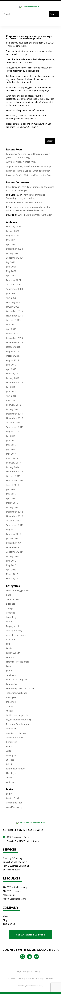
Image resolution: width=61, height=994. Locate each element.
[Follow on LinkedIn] (29, 956)
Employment (12, 625)
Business (10, 603)
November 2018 (14, 342)
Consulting (11, 617)
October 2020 (13, 284)
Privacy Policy (28, 971)
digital (9, 621)
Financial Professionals (17, 661)
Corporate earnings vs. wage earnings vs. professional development (29, 37)
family (9, 648)
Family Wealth (13, 652)
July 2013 (10, 489)
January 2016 (12, 409)
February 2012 (13, 533)
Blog (5, 920)
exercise (10, 639)
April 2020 (11, 297)
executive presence (16, 634)
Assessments (9, 894)
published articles (15, 737)
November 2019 (14, 315)
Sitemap (37, 971)
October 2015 (13, 422)
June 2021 (11, 266)
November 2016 (14, 382)
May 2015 (11, 444)
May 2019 (11, 324)
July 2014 (10, 449)
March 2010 (12, 574)
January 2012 (12, 538)
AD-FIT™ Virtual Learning (15, 887)
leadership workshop (16, 692)
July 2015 (10, 435)
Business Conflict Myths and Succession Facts (29, 175)
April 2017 (11, 369)
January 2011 (12, 556)
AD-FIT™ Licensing (12, 891)
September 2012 (15, 525)
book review (12, 599)
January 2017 (12, 377)
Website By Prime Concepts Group (31, 986)
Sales (8, 750)
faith (8, 643)
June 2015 (11, 440)
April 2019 (11, 328)
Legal (19, 971)
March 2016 (12, 400)
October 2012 (13, 520)
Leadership (11, 683)
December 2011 (14, 542)
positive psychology (16, 732)
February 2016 (13, 404)
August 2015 (12, 431)
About (6, 916)
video (9, 777)
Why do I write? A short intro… (21, 161)
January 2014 (12, 467)
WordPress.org (14, 807)
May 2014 (11, 453)
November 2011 (14, 547)
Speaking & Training (12, 858)
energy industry (14, 630)
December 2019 (14, 311)
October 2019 (13, 320)
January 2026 (12, 230)
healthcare (11, 675)
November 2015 (14, 418)
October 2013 (13, 476)
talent (9, 764)
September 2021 (15, 257)
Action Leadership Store (14, 898)
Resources (11, 741)
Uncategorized (13, 773)
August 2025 (12, 235)
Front (9, 666)
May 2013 (11, 493)
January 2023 (12, 253)
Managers (11, 697)
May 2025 (11, 239)
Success (10, 759)
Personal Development (18, 724)
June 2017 (11, 364)
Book (8, 594)
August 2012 (12, 529)
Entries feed (12, 798)
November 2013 (14, 471)
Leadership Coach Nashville (20, 688)
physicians (11, 728)
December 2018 (14, 337)
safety (9, 746)
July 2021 (10, 262)
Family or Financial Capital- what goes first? (28, 170)
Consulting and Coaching (15, 861)
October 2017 (13, 355)
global (9, 670)
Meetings (11, 701)
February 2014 (13, 462)
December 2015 (14, 413)
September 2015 (15, 426)
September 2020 (15, 288)
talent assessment (15, 768)
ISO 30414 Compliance (17, 679)
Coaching (10, 612)
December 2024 (14, 248)
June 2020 (11, 293)
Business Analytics (11, 869)
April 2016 (11, 395)
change (9, 608)
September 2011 (15, 551)
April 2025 (11, 244)
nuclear (9, 710)
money (9, 706)
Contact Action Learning (30, 934)
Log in (9, 793)
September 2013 (15, 480)
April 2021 (11, 275)
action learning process (18, 590)
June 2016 (11, 391)
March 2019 (12, 333)
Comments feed (14, 802)
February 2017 (13, 373)
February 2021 (13, 279)
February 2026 (13, 226)
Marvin (9, 202)
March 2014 (12, 458)
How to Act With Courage (29, 202)
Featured (10, 657)
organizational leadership (19, 719)
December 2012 (14, 511)
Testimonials (9, 923)
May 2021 (11, 271)
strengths (11, 755)
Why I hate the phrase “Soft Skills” (35, 214)
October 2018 (13, 346)
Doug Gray (11, 186)
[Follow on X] (22, 956)
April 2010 (11, 569)
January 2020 (12, 306)
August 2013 (12, 484)
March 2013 (12, 502)
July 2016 (10, 386)
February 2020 (13, 302)
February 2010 (13, 578)
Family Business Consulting (16, 865)
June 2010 (11, 560)
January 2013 (12, 507)
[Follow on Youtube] (36, 956)
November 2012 (14, 516)
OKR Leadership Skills (17, 715)
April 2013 (11, 498)
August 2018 (12, 351)
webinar (10, 781)
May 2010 (11, 565)
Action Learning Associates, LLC (25, 978)
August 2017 (12, 360)
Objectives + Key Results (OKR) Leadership (28, 166)
